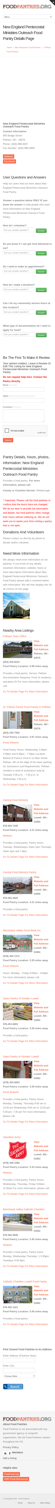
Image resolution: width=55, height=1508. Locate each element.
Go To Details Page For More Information (25, 691)
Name (10, 385)
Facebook (9, 161)
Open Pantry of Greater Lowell (21, 998)
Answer (41, 230)
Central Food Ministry (15, 800)
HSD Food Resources (16, 1479)
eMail (19, 396)
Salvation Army (12, 1137)
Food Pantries (27, 8)
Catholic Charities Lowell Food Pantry (25, 1281)
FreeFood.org (11, 1474)
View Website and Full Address (41, 645)
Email (6, 742)
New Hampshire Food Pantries (28, 47)
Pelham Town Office (14, 636)
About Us (31, 1503)
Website (8, 156)
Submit (8, 440)
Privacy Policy (11, 1447)
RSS (4, 1453)
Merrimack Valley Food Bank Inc (22, 930)
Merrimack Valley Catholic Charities (23, 1209)
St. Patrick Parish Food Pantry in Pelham (27, 707)
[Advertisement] (27, 92)
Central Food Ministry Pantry (19, 872)
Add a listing (9, 1458)
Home (9, 47)
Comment (12, 407)
